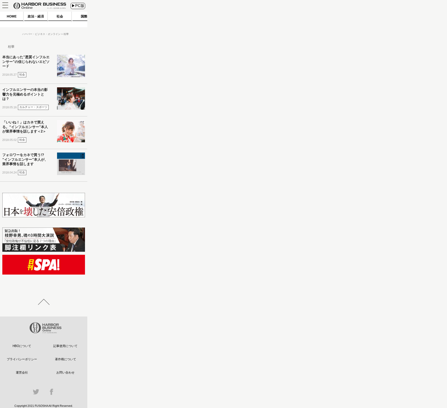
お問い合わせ (65, 372)
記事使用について (65, 346)
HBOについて (22, 346)
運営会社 (22, 372)
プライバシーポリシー (22, 359)
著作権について (65, 359)
